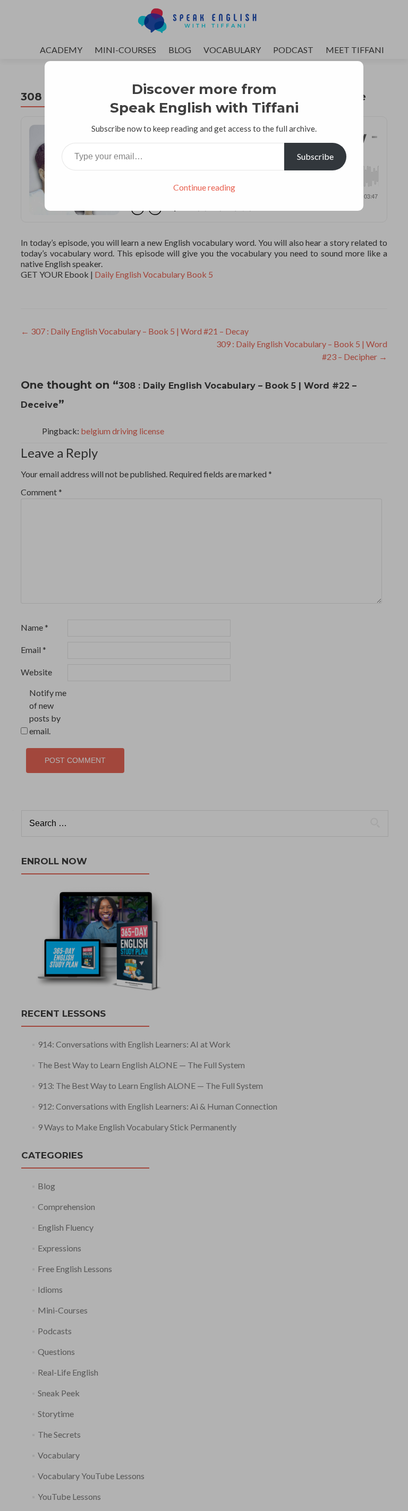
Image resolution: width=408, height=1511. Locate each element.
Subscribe (315, 156)
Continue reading (204, 187)
